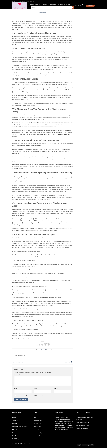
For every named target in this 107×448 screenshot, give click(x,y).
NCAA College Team (40, 4)
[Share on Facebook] (37, 344)
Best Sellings (15, 439)
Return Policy (37, 435)
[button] (79, 6)
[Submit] (73, 7)
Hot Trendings (16, 432)
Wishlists (67, 4)
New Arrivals (15, 435)
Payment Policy (38, 432)
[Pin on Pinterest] (45, 344)
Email (35, 388)
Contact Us (15, 423)
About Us (15, 420)
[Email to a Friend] (42, 344)
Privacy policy (37, 423)
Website (56, 388)
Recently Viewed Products (55, 4)
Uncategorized (42, 12)
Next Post (67, 362)
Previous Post (19, 362)
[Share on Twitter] (40, 344)
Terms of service (38, 420)
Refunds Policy (38, 429)
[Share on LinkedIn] (48, 344)
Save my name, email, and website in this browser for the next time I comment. (36, 395)
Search (14, 417)
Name (16, 388)
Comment (17, 375)
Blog (35, 417)
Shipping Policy (38, 426)
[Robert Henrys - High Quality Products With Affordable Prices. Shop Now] (20, 5)
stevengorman (48, 15)
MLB (31, 4)
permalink (55, 349)
